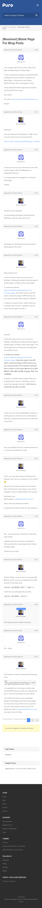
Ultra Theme (12, 27)
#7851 (36, 516)
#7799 (36, 112)
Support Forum (7, 825)
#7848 (36, 395)
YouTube (5, 867)
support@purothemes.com (24, 499)
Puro (23, 897)
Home (4, 797)
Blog (4, 800)
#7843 (36, 150)
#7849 (36, 430)
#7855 (36, 657)
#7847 (36, 317)
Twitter (5, 864)
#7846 (36, 255)
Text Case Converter (9, 881)
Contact (5, 807)
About (4, 804)
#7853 (36, 604)
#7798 (36, 50)
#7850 (36, 458)
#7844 (36, 193)
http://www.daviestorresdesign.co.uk (25, 99)
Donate (5, 811)
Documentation (7, 821)
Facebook (6, 860)
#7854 (36, 630)
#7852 (36, 559)
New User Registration (10, 829)
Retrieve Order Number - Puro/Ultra (14, 846)
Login (4, 832)
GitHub (5, 871)
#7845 (36, 226)
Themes (5, 842)
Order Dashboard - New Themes (13, 850)
